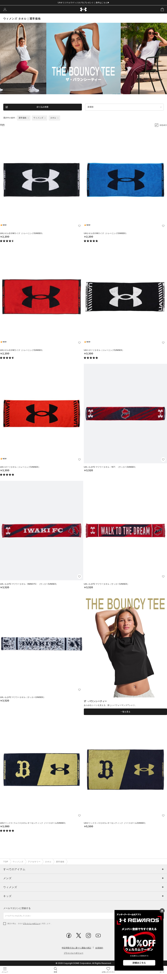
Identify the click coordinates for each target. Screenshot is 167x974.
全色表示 (163, 125)
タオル (48, 861)
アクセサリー (34, 861)
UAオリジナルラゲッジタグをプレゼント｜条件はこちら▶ (83, 2)
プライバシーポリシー (31, 923)
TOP (5, 861)
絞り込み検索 (42, 107)
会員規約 (99, 948)
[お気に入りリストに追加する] (79, 226)
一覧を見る (125, 712)
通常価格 (60, 861)
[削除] (28, 118)
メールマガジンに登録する (17, 908)
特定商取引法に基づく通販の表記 (76, 948)
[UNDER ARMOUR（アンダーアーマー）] (83, 9)
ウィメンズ (18, 861)
